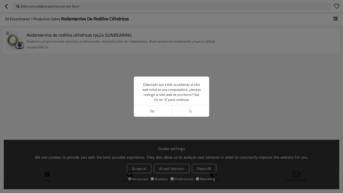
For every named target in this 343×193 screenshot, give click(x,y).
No (152, 111)
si (190, 111)
